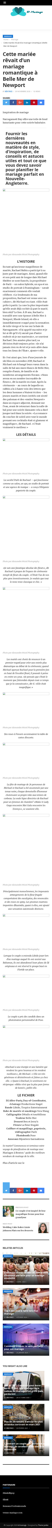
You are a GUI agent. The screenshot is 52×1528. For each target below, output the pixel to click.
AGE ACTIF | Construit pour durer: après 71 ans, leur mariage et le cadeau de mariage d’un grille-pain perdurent (23, 1389)
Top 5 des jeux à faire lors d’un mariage (21, 1312)
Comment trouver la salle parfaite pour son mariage (23, 1348)
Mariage (8, 36)
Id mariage (22, 1525)
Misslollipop (8, 1493)
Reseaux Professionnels (14, 1506)
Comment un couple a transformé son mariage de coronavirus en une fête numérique (25, 1446)
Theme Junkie (43, 1525)
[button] (5, 3)
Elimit (5, 1499)
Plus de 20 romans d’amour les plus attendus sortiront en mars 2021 (23, 1423)
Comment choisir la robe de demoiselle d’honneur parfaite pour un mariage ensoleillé (26, 1275)
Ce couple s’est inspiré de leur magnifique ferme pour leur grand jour (30, 1214)
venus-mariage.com (12, 1512)
